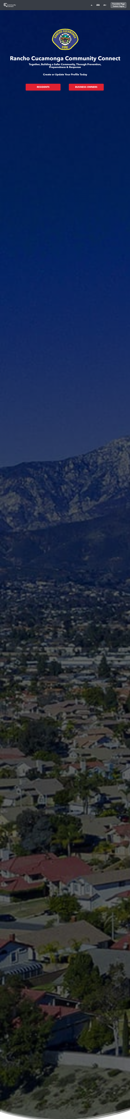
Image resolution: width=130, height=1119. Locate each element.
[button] (117, 5)
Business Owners (86, 87)
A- (92, 5)
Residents (43, 87)
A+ (104, 5)
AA (98, 5)
